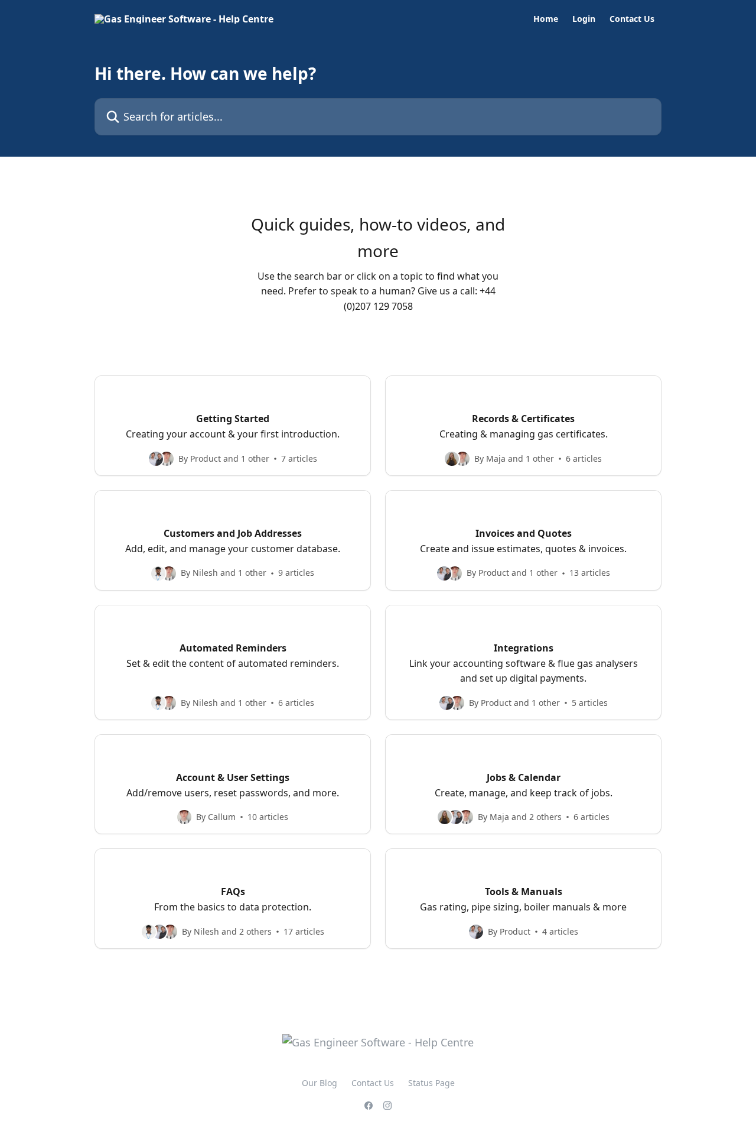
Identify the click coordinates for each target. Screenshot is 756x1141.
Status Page (431, 1082)
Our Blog (319, 1082)
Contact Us (632, 19)
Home (545, 19)
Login (583, 19)
